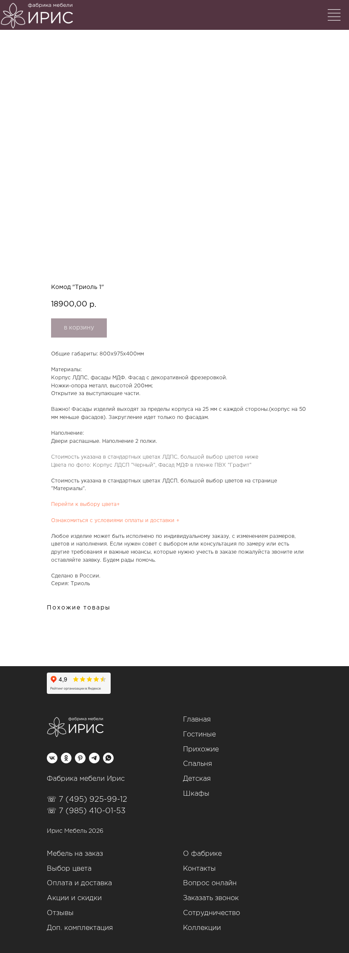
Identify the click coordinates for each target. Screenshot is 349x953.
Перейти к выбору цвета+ (85, 504)
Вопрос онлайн (210, 883)
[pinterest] (80, 758)
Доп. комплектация (80, 928)
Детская (197, 779)
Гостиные (199, 734)
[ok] (66, 758)
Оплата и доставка (79, 883)
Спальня (197, 764)
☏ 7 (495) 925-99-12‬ (87, 799)
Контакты (199, 869)
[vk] (52, 758)
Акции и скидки (74, 898)
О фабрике (202, 854)
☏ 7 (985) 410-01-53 (86, 811)
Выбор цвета (69, 869)
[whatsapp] (108, 758)
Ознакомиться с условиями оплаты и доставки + (115, 520)
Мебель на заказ (75, 854)
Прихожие (201, 749)
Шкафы (196, 794)
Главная (197, 719)
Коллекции (202, 928)
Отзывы (60, 913)
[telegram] (94, 758)
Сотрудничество (211, 913)
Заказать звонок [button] (211, 898)
